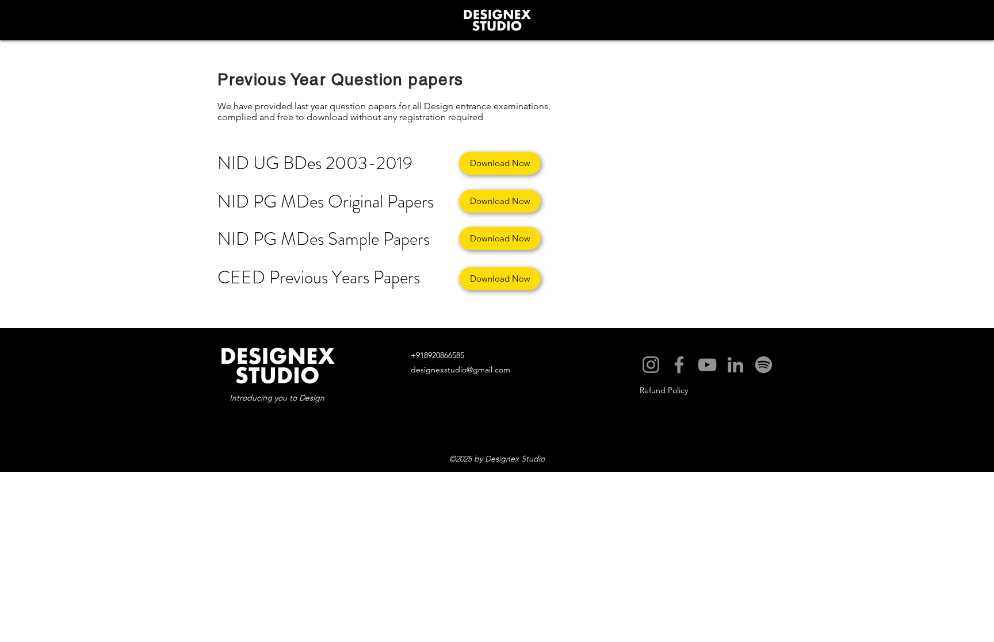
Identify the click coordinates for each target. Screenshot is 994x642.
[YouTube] (707, 364)
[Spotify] (763, 364)
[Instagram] (651, 364)
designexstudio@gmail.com (460, 369)
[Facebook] (679, 364)
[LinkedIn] (735, 364)
